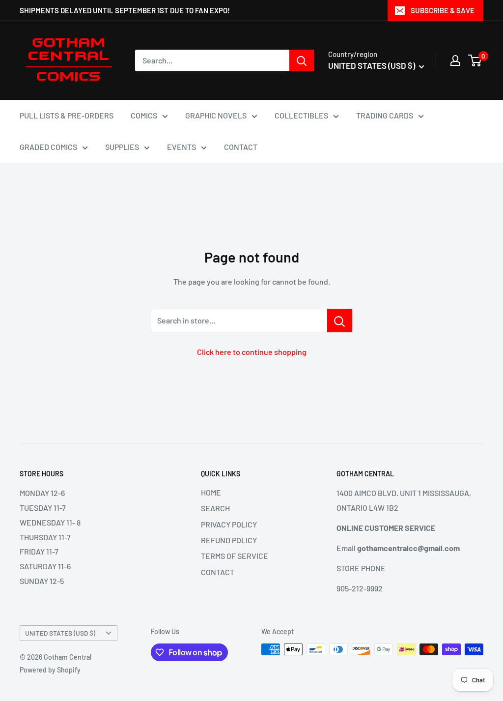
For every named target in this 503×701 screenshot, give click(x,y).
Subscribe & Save (443, 10)
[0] (475, 60)
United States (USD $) (60, 633)
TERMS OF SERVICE (234, 555)
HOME (211, 492)
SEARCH (215, 508)
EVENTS (181, 146)
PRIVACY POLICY (229, 524)
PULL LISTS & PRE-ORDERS (66, 115)
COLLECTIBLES (301, 115)
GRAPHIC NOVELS (216, 115)
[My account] (455, 60)
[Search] (301, 60)
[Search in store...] (339, 320)
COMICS (144, 115)
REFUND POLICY (229, 540)
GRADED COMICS (48, 146)
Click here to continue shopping (252, 351)
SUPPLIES (122, 146)
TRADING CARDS (384, 115)
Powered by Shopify (50, 670)
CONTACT (240, 146)
